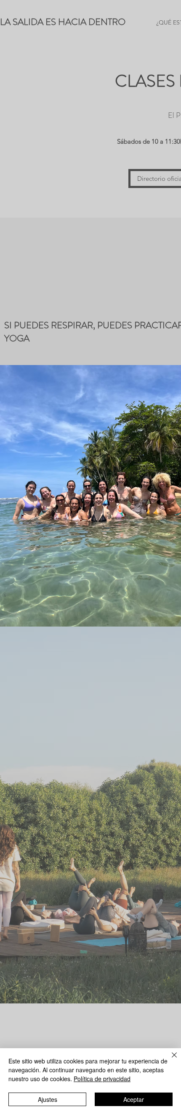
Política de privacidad (102, 1078)
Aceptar (133, 1099)
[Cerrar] (169, 1060)
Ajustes (47, 1099)
